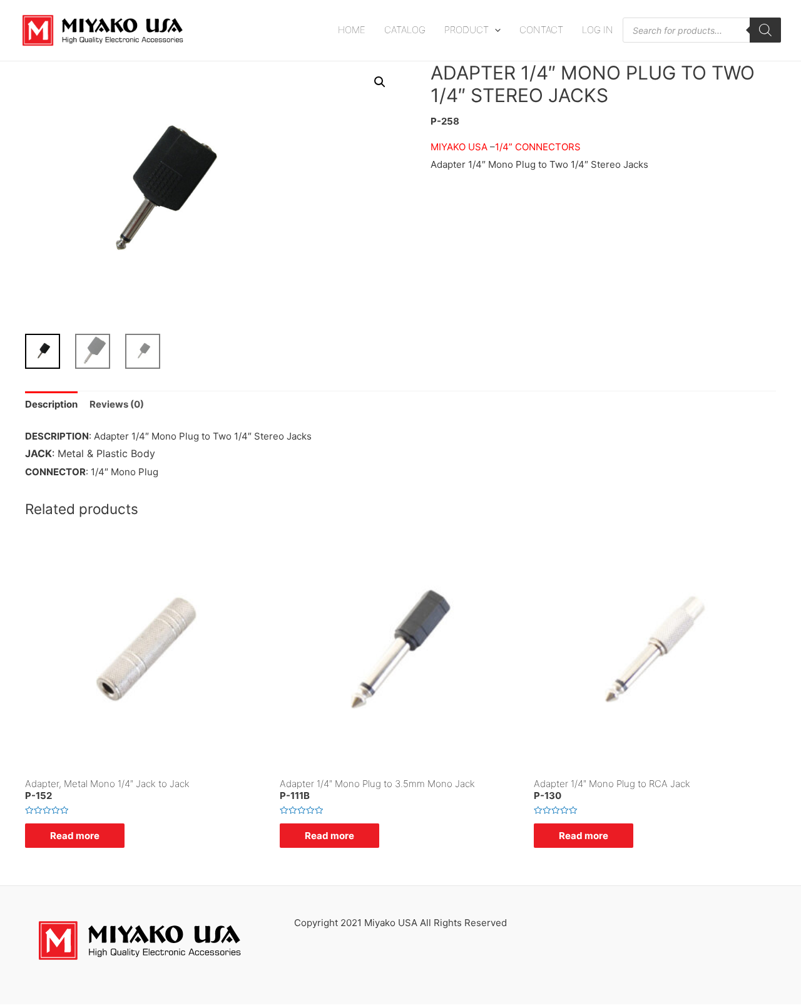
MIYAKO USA (459, 147)
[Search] (765, 30)
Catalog (405, 30)
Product (466, 30)
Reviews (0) (116, 404)
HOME (351, 30)
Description (51, 404)
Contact (541, 30)
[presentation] (495, 30)
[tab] (51, 404)
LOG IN (597, 30)
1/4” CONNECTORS (538, 147)
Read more (74, 836)
